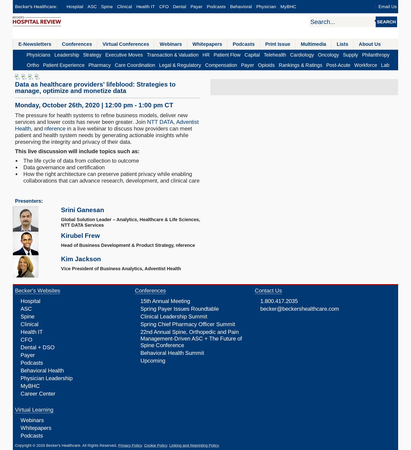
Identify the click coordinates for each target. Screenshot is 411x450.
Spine (107, 6)
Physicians (39, 55)
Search (386, 21)
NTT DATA (160, 122)
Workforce (365, 65)
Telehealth (275, 55)
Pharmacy (99, 65)
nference (55, 128)
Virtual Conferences (126, 44)
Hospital (75, 6)
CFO (164, 6)
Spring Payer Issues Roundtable (179, 309)
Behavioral (241, 6)
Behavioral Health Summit (172, 353)
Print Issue (277, 44)
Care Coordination (135, 65)
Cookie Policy (155, 445)
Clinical (124, 6)
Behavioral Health (42, 370)
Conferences (77, 44)
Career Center (38, 393)
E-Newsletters (34, 44)
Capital (252, 55)
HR (206, 55)
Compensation (221, 65)
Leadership (66, 55)
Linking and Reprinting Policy (194, 445)
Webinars (171, 44)
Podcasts (216, 6)
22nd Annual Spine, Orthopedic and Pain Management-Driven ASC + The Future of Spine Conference (191, 338)
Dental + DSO (38, 347)
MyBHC (288, 6)
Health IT (145, 6)
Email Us (387, 6)
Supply (350, 55)
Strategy (92, 55)
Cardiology (302, 55)
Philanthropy (376, 55)
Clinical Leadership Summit (173, 316)
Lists (342, 44)
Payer (197, 6)
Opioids (266, 65)
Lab (385, 65)
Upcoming (152, 360)
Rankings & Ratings (300, 65)
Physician (266, 6)
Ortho (33, 65)
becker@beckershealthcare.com (299, 309)
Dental (179, 6)
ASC (92, 6)
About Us (370, 44)
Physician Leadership (47, 378)
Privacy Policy (130, 445)
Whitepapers (207, 44)
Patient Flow (227, 55)
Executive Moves (124, 55)
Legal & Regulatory (180, 65)
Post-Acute (338, 65)
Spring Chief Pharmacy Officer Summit (187, 324)
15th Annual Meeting (165, 301)
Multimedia (313, 44)
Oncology (328, 55)
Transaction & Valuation (173, 55)
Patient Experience (64, 65)
